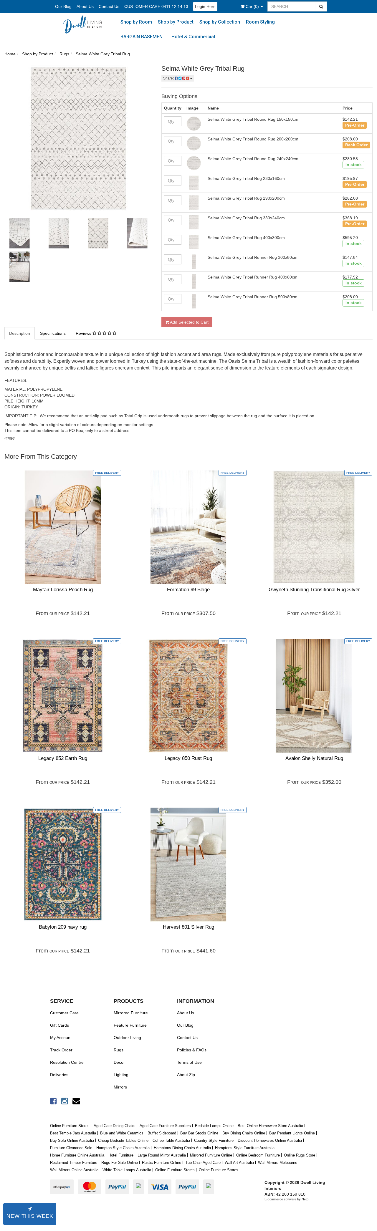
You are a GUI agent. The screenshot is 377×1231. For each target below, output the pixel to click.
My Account (61, 1037)
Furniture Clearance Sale (71, 1148)
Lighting (121, 1074)
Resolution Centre (67, 1062)
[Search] (321, 6)
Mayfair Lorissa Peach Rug (63, 589)
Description (19, 333)
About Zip (186, 1074)
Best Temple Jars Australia (73, 1133)
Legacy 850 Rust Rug (188, 758)
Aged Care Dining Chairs (114, 1126)
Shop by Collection (219, 22)
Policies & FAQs (191, 1050)
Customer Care (64, 1012)
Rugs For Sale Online (119, 1162)
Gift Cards (59, 1025)
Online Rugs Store (299, 1155)
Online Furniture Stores (70, 1126)
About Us (85, 6)
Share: (169, 78)
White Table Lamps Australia (126, 1170)
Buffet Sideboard (162, 1133)
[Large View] (19, 233)
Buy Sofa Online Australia (72, 1140)
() (253, 6)
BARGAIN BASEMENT (143, 36)
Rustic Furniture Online (161, 1162)
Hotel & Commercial (193, 36)
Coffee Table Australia (171, 1140)
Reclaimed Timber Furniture (73, 1162)
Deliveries (59, 1074)
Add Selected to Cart (189, 322)
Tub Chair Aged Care (203, 1162)
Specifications (53, 333)
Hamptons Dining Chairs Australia (182, 1148)
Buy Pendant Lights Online (292, 1133)
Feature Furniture (130, 1025)
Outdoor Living (127, 1037)
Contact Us (109, 6)
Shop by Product (176, 22)
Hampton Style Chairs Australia (123, 1148)
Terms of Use (189, 1062)
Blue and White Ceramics (121, 1133)
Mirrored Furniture (131, 1012)
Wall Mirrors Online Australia (74, 1170)
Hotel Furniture (120, 1155)
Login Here (205, 6)
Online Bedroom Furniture (258, 1155)
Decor (119, 1062)
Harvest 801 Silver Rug (188, 927)
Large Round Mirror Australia (162, 1155)
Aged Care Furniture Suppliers (165, 1126)
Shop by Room (136, 22)
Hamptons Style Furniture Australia (245, 1148)
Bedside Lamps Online (214, 1126)
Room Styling (260, 22)
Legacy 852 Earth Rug (62, 758)
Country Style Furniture (214, 1140)
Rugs (118, 1050)
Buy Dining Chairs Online (243, 1133)
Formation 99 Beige (188, 589)
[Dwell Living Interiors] (85, 24)
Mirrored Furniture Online (211, 1155)
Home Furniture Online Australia (77, 1155)
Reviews (84, 333)
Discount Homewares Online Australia (270, 1140)
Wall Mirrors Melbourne (277, 1162)
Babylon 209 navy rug (63, 927)
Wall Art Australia (239, 1162)
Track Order (61, 1050)
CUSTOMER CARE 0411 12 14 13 (156, 6)
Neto (305, 1199)
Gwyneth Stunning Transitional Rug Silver (314, 589)
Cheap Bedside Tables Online (123, 1140)
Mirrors (120, 1087)
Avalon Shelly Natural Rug (314, 758)
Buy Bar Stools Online (199, 1133)
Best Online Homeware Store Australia (270, 1126)
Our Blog (63, 6)
